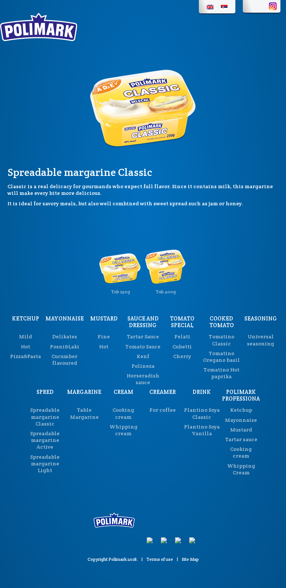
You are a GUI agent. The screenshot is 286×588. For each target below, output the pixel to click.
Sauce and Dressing (143, 322)
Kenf (143, 356)
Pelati (182, 336)
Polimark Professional (242, 395)
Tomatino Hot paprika (221, 373)
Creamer (162, 391)
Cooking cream (123, 413)
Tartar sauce (241, 439)
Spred (45, 391)
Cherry (182, 356)
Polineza (143, 366)
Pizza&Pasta (25, 356)
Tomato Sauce (143, 346)
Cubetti (182, 346)
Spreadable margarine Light (45, 463)
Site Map (190, 559)
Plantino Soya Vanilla (202, 430)
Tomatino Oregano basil (221, 356)
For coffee (162, 410)
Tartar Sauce (143, 336)
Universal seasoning (260, 340)
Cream (123, 391)
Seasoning (260, 318)
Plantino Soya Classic (202, 413)
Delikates (64, 336)
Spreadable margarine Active (45, 440)
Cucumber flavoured (64, 359)
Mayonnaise (64, 318)
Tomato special (182, 322)
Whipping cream (123, 430)
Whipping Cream (241, 469)
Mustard (104, 318)
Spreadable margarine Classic (45, 417)
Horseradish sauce (143, 379)
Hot (25, 346)
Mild (25, 336)
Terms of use (159, 559)
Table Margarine (84, 413)
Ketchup (25, 318)
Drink (202, 391)
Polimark (117, 559)
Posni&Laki (64, 346)
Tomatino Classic (221, 340)
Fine (104, 336)
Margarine (84, 391)
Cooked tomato (221, 322)
